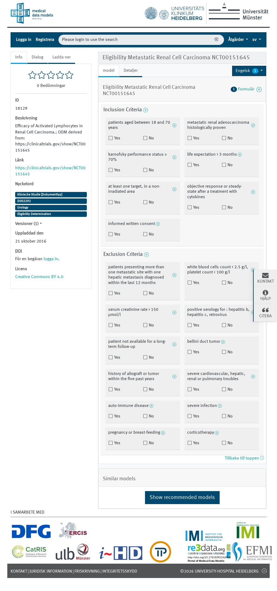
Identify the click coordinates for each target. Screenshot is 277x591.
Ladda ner (61, 57)
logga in (51, 259)
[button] (249, 71)
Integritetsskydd (119, 571)
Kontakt (19, 571)
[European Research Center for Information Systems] (73, 538)
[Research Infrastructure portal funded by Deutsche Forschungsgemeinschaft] (31, 538)
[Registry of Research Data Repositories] (218, 559)
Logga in (23, 40)
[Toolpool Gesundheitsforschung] (160, 559)
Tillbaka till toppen (242, 458)
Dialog (37, 57)
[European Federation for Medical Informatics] (251, 559)
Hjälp (265, 299)
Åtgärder (236, 40)
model (108, 70)
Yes (116, 138)
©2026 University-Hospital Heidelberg (219, 571)
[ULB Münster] (72, 559)
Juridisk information (50, 571)
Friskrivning (87, 571)
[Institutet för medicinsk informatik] (247, 538)
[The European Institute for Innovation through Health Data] (121, 559)
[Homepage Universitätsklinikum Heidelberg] (174, 12)
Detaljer (131, 70)
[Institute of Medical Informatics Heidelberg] (204, 538)
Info (18, 57)
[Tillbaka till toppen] (264, 570)
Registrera (45, 40)
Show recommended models (182, 497)
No (151, 138)
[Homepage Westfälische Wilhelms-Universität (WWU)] (237, 11)
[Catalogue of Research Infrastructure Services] (29, 556)
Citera (265, 316)
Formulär (244, 89)
